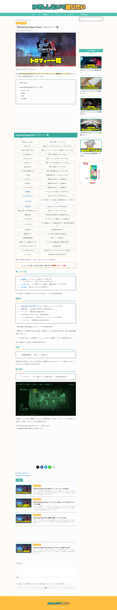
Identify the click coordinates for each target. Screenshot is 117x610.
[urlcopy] (53, 467)
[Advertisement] (46, 117)
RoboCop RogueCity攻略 (23, 475)
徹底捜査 (27, 191)
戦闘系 (23, 93)
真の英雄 (27, 206)
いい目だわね (28, 201)
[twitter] (37, 467)
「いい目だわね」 (25, 284)
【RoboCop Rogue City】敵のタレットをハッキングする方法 (51, 488)
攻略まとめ (46, 14)
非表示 (25, 83)
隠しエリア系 (25, 90)
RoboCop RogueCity (22, 473)
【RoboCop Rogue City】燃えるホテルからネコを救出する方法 (51, 547)
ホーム (33, 14)
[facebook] (41, 467)
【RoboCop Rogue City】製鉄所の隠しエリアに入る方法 (49, 518)
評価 (23, 96)
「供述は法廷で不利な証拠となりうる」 (31, 306)
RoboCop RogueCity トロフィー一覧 (31, 87)
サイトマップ (71, 14)
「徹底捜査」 (24, 279)
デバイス (58, 14)
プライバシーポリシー (71, 598)
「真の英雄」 (24, 287)
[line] (49, 467)
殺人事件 (24, 98)
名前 (17, 577)
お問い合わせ (84, 14)
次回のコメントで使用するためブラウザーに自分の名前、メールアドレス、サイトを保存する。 (42, 584)
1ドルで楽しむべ (27, 196)
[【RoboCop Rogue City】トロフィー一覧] (45, 467)
